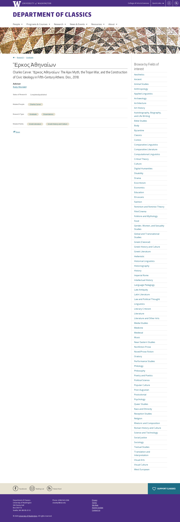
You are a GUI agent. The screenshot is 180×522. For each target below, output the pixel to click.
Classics (138, 135)
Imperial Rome (141, 275)
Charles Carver (35, 104)
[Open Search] (176, 3)
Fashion (138, 201)
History (137, 270)
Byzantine (139, 130)
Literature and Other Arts (146, 318)
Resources (96, 24)
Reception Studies (143, 413)
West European (141, 469)
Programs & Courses (36, 24)
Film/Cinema (140, 211)
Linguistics (139, 304)
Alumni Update (97, 508)
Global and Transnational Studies (146, 235)
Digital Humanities (143, 168)
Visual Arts (139, 459)
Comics (137, 139)
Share (17, 132)
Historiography (141, 265)
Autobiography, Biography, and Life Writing (147, 114)
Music (137, 337)
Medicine (138, 327)
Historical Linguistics (144, 261)
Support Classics (166, 488)
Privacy (94, 500)
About (111, 24)
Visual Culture (141, 464)
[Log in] (169, 3)
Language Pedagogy (144, 285)
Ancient (138, 79)
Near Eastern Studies (144, 342)
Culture (138, 163)
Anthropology (141, 88)
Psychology (139, 399)
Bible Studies (140, 120)
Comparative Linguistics (146, 144)
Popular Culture (142, 385)
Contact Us (96, 510)
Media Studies (141, 323)
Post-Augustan (141, 389)
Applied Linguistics (143, 93)
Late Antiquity (141, 289)
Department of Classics (52, 14)
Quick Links (156, 3)
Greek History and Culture (57, 124)
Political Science (142, 380)
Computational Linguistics (147, 154)
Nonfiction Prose (142, 346)
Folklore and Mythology (146, 216)
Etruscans (139, 197)
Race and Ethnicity (143, 409)
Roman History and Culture (147, 427)
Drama (137, 178)
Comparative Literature (145, 149)
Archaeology (140, 98)
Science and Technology (146, 432)
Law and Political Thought (147, 299)
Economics (139, 187)
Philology (138, 366)
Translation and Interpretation (142, 453)
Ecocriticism (140, 182)
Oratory (138, 356)
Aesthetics (139, 74)
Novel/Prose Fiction (144, 351)
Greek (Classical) (142, 242)
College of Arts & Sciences (138, 3)
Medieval (138, 332)
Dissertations (48, 114)
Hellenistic (139, 256)
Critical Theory (141, 159)
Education (139, 192)
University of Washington (28, 516)
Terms (94, 503)
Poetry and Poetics (143, 375)
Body (136, 125)
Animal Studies (141, 84)
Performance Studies (144, 361)
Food (136, 220)
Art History (139, 107)
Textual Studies (141, 447)
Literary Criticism (142, 308)
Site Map (95, 505)
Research (58, 24)
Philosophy (139, 370)
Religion (138, 418)
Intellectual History (143, 280)
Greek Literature (35, 124)
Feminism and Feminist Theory (149, 206)
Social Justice (140, 437)
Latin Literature (142, 294)
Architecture (140, 103)
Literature (139, 313)
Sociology (139, 442)
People (16, 24)
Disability (138, 173)
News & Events (77, 24)
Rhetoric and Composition (147, 423)
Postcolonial (140, 394)
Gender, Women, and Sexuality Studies (149, 227)
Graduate (29, 57)
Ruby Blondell (19, 87)
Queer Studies (141, 404)
